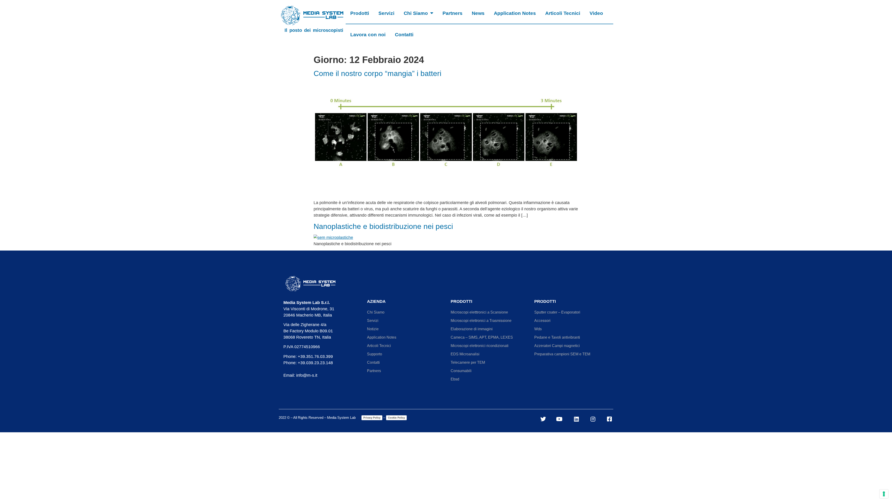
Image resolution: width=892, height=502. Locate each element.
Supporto (374, 354)
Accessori (542, 321)
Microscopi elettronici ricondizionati (479, 346)
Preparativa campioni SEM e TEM (562, 354)
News (478, 13)
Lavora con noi (368, 34)
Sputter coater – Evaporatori (557, 312)
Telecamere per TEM (468, 362)
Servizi (386, 13)
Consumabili (461, 371)
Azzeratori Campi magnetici (557, 346)
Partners (452, 13)
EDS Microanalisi (465, 354)
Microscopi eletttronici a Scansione (479, 312)
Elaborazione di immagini (472, 329)
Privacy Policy (371, 417)
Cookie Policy (396, 417)
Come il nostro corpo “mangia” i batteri (377, 73)
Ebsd (455, 379)
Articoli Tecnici (562, 13)
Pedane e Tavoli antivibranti (557, 337)
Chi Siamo (416, 13)
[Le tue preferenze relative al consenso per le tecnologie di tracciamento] (883, 493)
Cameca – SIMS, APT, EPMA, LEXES (482, 337)
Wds (538, 329)
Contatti (404, 34)
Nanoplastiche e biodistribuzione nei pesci (383, 226)
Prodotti (359, 13)
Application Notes (515, 13)
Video (596, 13)
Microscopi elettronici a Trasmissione (481, 321)
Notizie (373, 329)
